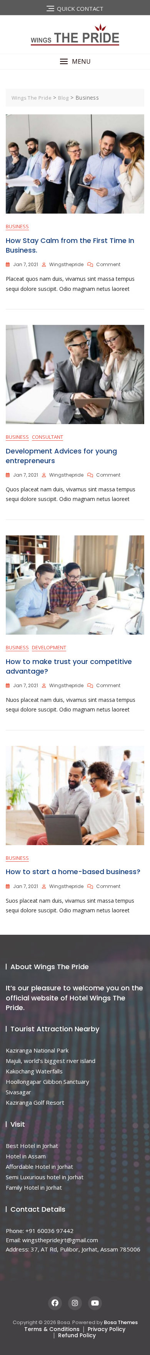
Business (17, 226)
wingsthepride (66, 264)
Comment (108, 264)
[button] (75, 61)
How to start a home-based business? (73, 871)
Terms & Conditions (52, 1329)
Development (49, 647)
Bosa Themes (121, 1322)
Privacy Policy (106, 1329)
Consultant (47, 436)
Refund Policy (77, 1335)
